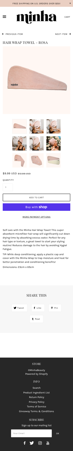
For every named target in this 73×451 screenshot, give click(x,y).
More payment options (37, 217)
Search (37, 387)
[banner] (36, 17)
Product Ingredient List (36, 392)
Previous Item (14, 34)
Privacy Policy (36, 401)
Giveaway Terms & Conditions (36, 411)
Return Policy (36, 397)
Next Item (61, 34)
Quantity (8, 180)
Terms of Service (36, 406)
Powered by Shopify (36, 373)
